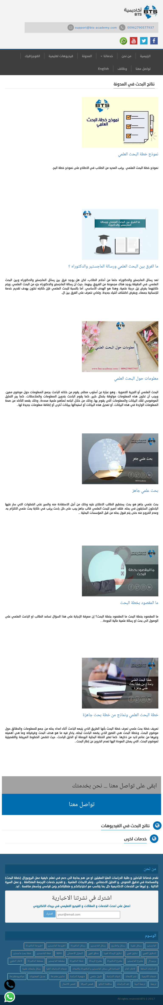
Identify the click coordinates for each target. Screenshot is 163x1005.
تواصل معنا (143, 68)
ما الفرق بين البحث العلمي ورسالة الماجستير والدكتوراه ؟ (113, 266)
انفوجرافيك (32, 56)
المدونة (87, 56)
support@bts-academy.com (96, 27)
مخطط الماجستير (56, 961)
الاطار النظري (16, 961)
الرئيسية (145, 56)
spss (59, 953)
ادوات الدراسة (113, 976)
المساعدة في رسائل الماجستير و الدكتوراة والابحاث (96, 969)
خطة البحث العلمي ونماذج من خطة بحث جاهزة (120, 715)
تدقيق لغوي (132, 953)
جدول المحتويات (37, 976)
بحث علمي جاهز (145, 491)
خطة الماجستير (44, 953)
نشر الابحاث (130, 976)
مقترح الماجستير (135, 961)
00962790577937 (140, 27)
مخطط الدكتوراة (35, 961)
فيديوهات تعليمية (61, 56)
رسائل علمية (136, 946)
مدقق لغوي (93, 953)
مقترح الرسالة (95, 961)
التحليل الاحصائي (75, 953)
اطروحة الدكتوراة (34, 946)
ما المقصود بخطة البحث (138, 603)
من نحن (126, 56)
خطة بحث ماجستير (22, 953)
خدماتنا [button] (108, 56)
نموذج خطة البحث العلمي (137, 154)
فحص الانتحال (68, 984)
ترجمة (153, 984)
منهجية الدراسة (77, 976)
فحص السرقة (87, 984)
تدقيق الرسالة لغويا (113, 953)
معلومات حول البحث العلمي (136, 378)
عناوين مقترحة (58, 976)
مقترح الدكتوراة (114, 961)
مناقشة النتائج (105, 984)
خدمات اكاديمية (149, 976)
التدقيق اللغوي (149, 953)
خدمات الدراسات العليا (56, 969)
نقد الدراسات (123, 984)
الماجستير (151, 946)
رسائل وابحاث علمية (31, 969)
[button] (81, 804)
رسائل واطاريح (118, 946)
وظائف (122, 68)
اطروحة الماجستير (56, 946)
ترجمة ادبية (139, 984)
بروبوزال (152, 961)
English (103, 68)
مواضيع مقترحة (17, 976)
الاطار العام (130, 969)
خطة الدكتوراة (77, 961)
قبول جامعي (95, 976)
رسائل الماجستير (98, 946)
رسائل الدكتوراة (78, 946)
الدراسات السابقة (148, 969)
